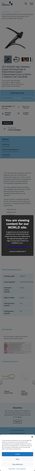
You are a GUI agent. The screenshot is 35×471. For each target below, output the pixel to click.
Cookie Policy (11, 468)
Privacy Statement (21, 468)
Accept (17, 454)
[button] (32, 437)
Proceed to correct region (17, 247)
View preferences (17, 464)
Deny (17, 459)
